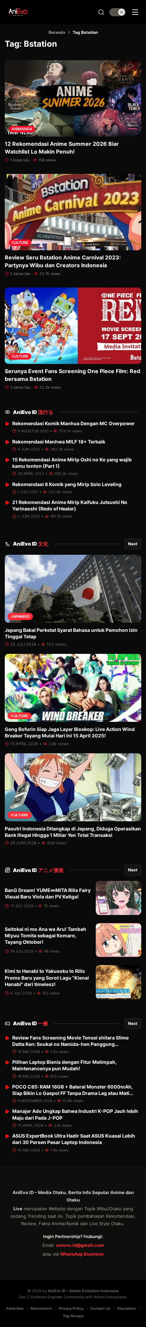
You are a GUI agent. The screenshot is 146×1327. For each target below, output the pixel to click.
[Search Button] (101, 12)
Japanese (20, 616)
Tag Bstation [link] (85, 32)
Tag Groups (73, 1315)
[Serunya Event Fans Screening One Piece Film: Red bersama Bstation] (73, 326)
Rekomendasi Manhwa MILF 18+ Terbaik (58, 441)
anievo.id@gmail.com (80, 1245)
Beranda (57, 32)
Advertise (15, 1308)
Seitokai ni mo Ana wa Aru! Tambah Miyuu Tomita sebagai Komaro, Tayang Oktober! (45, 935)
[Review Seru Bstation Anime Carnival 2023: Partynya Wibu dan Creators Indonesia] (73, 212)
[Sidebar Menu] (135, 12)
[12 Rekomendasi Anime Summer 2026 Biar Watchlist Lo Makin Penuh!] (73, 98)
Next (133, 543)
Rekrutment (41, 1308)
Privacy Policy (71, 1308)
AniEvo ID (33, 412)
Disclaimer (126, 1308)
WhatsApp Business (82, 1254)
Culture (20, 242)
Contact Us (100, 1308)
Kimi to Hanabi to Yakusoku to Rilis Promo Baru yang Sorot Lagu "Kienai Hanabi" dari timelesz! (47, 977)
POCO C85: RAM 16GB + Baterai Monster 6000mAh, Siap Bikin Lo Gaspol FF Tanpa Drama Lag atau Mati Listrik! (72, 1093)
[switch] (117, 12)
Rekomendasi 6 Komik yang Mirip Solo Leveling (67, 484)
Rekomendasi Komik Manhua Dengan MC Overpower (73, 423)
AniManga (22, 129)
